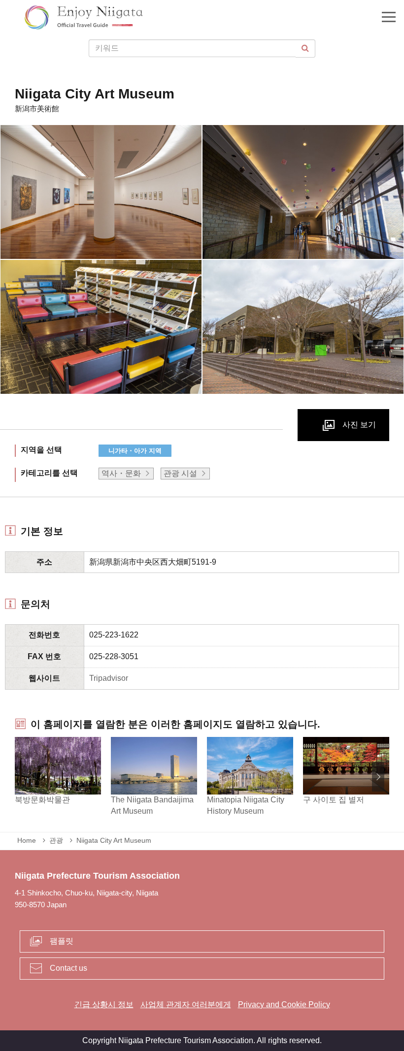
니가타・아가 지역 (135, 450)
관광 (56, 840)
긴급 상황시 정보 (104, 1004)
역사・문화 (121, 473)
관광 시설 (180, 473)
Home (26, 840)
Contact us (68, 968)
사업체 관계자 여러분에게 (185, 1004)
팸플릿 (61, 941)
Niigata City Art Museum (113, 840)
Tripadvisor (108, 678)
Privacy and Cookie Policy (284, 1004)
